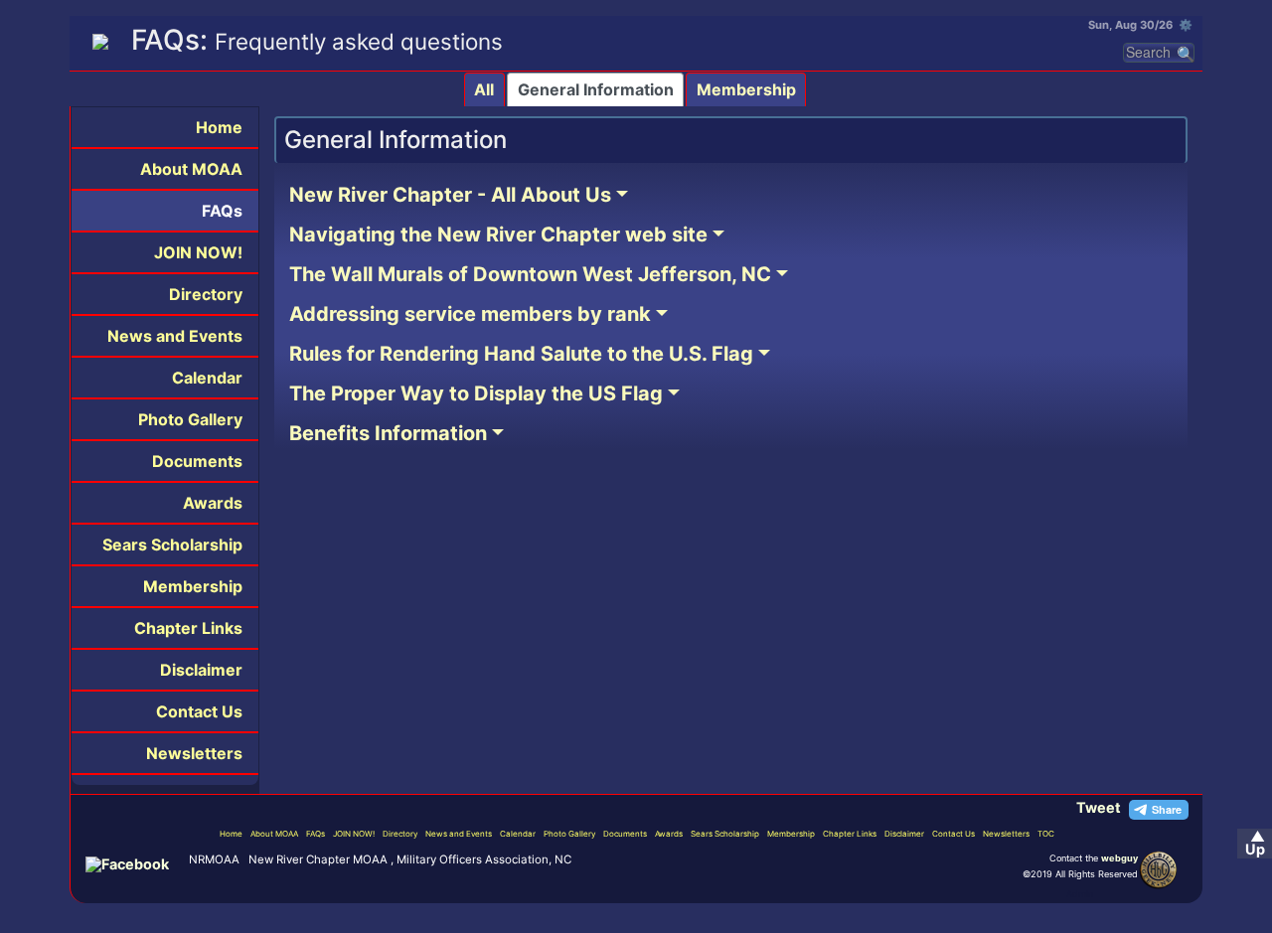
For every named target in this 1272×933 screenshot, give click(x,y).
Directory (205, 294)
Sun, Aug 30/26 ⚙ (1140, 25)
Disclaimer (201, 670)
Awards (212, 503)
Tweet (1098, 807)
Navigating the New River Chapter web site (498, 234)
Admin (1079, 893)
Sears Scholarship (172, 544)
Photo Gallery (190, 419)
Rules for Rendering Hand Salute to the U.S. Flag (521, 354)
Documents (197, 461)
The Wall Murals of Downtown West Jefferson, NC (530, 274)
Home (219, 127)
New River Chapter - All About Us (450, 195)
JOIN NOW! (198, 252)
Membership (746, 89)
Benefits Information (388, 433)
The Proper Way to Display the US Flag (476, 393)
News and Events (174, 336)
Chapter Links (188, 628)
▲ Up (1255, 843)
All (484, 89)
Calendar (207, 378)
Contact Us (199, 711)
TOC (1045, 834)
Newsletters (194, 753)
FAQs (222, 211)
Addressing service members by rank (470, 314)
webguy (1119, 858)
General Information (596, 89)
